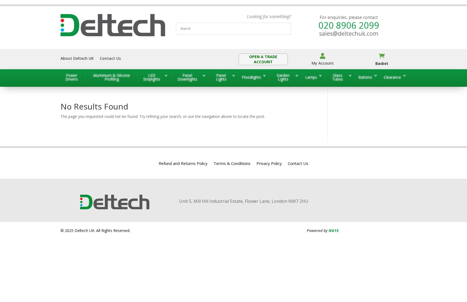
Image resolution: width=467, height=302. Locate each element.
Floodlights (251, 77)
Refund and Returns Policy (183, 163)
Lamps (311, 77)
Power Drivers (71, 78)
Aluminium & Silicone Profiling (111, 78)
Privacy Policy (269, 163)
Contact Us (110, 59)
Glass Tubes (337, 78)
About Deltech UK (77, 59)
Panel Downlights (187, 78)
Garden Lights (283, 78)
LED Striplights (151, 78)
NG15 (334, 230)
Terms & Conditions (232, 163)
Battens (365, 77)
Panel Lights (221, 78)
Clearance (392, 77)
